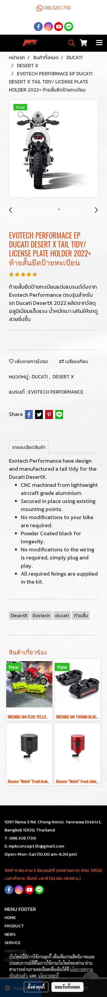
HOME (10, 918)
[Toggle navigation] (99, 43)
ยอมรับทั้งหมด (67, 987)
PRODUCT (14, 926)
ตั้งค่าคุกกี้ (36, 987)
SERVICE (12, 943)
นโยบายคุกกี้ (48, 975)
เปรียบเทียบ (76, 361)
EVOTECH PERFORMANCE (55, 391)
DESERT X (63, 376)
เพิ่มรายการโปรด (31, 361)
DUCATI (40, 376)
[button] (69, 43)
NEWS (9, 934)
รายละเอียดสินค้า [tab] (28, 447)
